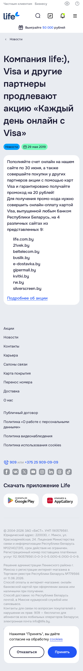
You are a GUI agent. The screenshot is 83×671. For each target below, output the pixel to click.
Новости (16, 39)
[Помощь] (77, 3)
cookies (56, 639)
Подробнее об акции (27, 298)
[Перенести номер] (50, 15)
